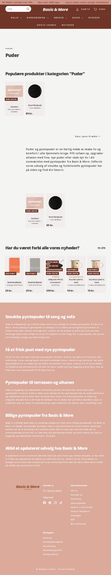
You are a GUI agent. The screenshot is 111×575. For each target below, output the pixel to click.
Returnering (49, 546)
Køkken (59, 17)
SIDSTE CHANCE (46, 25)
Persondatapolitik (52, 550)
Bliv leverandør (78, 523)
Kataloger (76, 515)
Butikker (68, 25)
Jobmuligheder (78, 503)
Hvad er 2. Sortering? (82, 507)
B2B (73, 519)
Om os (74, 490)
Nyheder (94, 17)
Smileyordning (50, 554)
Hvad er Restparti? (80, 511)
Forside (9, 48)
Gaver (76, 17)
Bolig (15, 17)
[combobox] (18, 9)
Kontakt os (76, 495)
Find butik (76, 499)
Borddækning (36, 17)
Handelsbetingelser (53, 542)
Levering (47, 538)
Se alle (102, 247)
